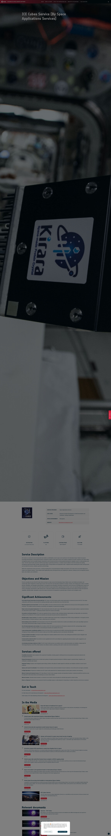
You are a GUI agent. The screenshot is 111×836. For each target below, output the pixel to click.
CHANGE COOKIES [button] (48, 831)
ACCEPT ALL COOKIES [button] (62, 831)
